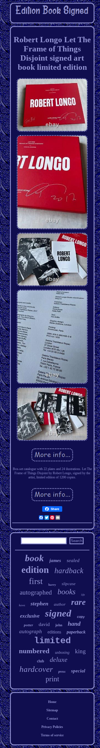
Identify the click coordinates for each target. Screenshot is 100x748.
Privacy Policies (52, 727)
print (52, 679)
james (55, 560)
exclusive (29, 616)
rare (78, 602)
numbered (34, 651)
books (67, 591)
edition (35, 570)
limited (52, 641)
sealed (73, 560)
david (44, 624)
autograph (30, 631)
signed (58, 613)
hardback (68, 570)
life (83, 594)
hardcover (36, 669)
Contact (52, 718)
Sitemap (52, 710)
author (60, 604)
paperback (76, 632)
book (34, 558)
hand (74, 623)
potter (28, 625)
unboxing (62, 652)
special (78, 671)
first (36, 581)
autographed (36, 592)
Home (52, 702)
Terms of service (52, 735)
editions (54, 632)
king (80, 651)
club (40, 661)
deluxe (59, 659)
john (58, 625)
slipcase (69, 583)
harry (52, 584)
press (62, 672)
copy (81, 617)
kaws (22, 605)
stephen (39, 603)
